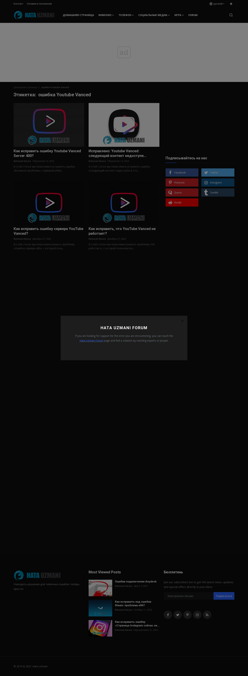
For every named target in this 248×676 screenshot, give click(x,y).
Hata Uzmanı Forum (91, 340)
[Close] (182, 321)
